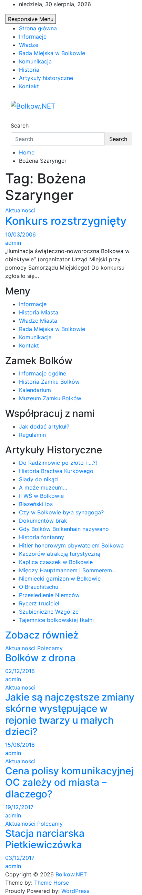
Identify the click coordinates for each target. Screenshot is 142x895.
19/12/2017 (19, 807)
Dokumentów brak (43, 520)
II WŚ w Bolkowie (41, 495)
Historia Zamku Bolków (49, 381)
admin (13, 242)
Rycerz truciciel (39, 603)
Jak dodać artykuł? (44, 426)
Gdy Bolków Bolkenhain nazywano (64, 528)
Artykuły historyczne (46, 77)
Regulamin (32, 434)
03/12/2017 (19, 857)
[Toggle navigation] (15, 119)
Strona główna (38, 28)
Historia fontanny (41, 537)
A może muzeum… (43, 487)
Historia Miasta (38, 312)
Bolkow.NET (71, 874)
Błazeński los (36, 504)
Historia (29, 69)
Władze (28, 44)
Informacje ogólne (42, 373)
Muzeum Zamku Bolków (50, 398)
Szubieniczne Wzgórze (49, 611)
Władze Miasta (38, 320)
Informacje (33, 36)
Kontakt (29, 86)
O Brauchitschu (38, 586)
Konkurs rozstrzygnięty (65, 221)
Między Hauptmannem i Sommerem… (67, 570)
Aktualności (20, 210)
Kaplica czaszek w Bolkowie (56, 562)
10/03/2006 (20, 234)
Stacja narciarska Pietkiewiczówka (44, 839)
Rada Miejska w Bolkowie (52, 53)
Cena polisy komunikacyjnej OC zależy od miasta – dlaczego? (69, 782)
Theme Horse (51, 882)
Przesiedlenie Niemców (49, 595)
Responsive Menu (30, 19)
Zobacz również (41, 635)
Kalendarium (35, 389)
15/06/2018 (20, 744)
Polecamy (50, 648)
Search (20, 125)
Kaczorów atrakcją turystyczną (59, 553)
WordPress (75, 890)
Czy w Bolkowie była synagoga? (61, 512)
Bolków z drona (40, 658)
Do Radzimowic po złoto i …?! (58, 462)
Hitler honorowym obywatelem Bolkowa (71, 545)
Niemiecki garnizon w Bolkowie (60, 578)
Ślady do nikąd (38, 479)
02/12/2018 (20, 670)
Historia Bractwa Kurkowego (56, 470)
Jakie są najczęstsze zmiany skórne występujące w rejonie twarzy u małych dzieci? (69, 714)
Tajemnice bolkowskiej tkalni (56, 619)
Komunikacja (35, 61)
